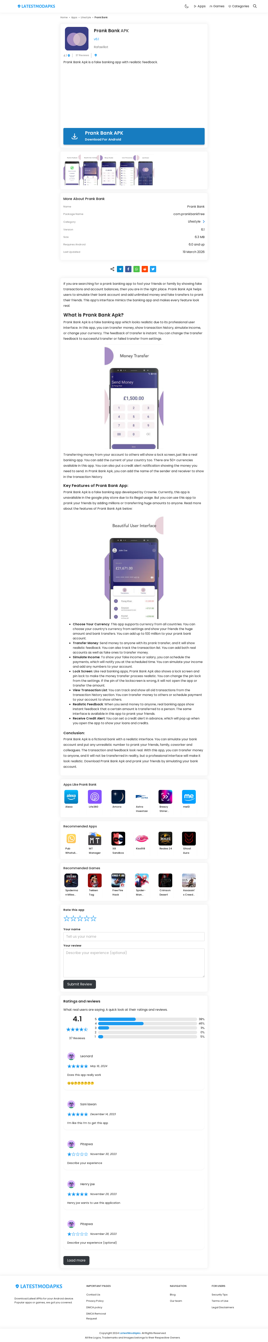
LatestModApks (129, 1333)
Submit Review (79, 984)
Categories (240, 6)
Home (64, 17)
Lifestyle (86, 17)
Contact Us (93, 1294)
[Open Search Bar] (255, 6)
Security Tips (220, 1294)
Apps (202, 6)
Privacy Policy (95, 1301)
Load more (76, 1260)
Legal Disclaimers (223, 1307)
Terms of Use (220, 1301)
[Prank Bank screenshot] (72, 169)
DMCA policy (94, 1307)
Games (218, 6)
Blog (173, 1294)
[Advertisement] (134, 96)
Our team (176, 1301)
